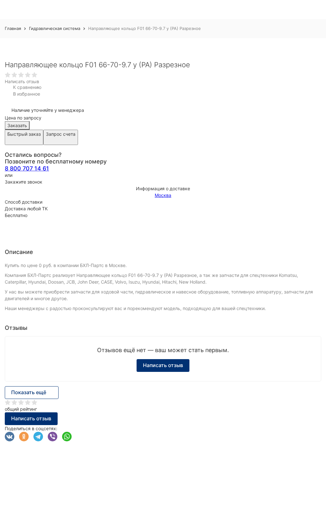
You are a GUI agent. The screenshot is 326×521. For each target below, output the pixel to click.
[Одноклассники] (24, 436)
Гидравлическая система (54, 28)
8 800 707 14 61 (27, 168)
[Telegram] (38, 436)
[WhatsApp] (67, 436)
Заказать (17, 125)
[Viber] (52, 436)
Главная (13, 28)
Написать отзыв (22, 81)
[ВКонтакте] (9, 436)
